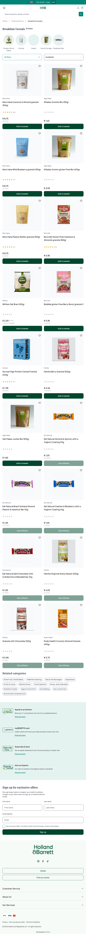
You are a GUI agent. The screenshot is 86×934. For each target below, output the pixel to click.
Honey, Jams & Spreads (59, 684)
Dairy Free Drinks (59, 689)
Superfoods (70, 679)
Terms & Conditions (33, 922)
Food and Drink (18, 21)
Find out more (20, 717)
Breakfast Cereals (10, 689)
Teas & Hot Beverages (53, 679)
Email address (7, 814)
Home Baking (45, 689)
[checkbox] (3, 826)
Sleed (48, 932)
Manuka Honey (24, 684)
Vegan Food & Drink (28, 689)
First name (6, 801)
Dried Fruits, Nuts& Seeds (13, 679)
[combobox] (64, 57)
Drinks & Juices (9, 684)
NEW (53, 2)
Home (4, 21)
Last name (47, 801)
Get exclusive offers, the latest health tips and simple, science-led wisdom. (32, 826)
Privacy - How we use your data (13, 922)
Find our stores (43, 877)
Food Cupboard (40, 684)
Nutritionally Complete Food (14, 694)
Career (43, 871)
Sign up (43, 832)
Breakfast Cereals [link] (35, 21)
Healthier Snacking (34, 679)
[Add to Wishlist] (39, 66)
